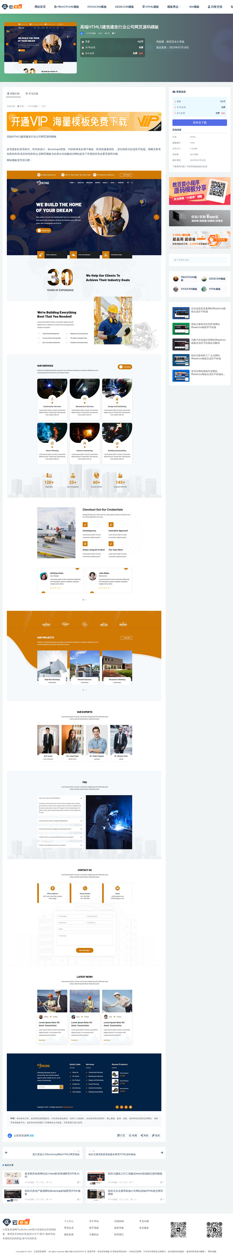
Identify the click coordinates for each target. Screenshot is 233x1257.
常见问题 (144, 1221)
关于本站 (94, 1221)
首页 (22, 106)
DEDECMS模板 (124, 6)
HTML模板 (152, 6)
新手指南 (94, 1228)
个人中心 (69, 1221)
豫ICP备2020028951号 (75, 1252)
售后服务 (144, 1228)
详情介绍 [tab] (14, 94)
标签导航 (119, 1228)
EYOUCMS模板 (97, 6)
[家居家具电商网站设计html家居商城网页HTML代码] (12, 1178)
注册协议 (94, 1234)
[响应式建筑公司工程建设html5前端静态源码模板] (96, 1178)
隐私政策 (69, 1234)
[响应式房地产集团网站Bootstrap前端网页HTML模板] (12, 1196)
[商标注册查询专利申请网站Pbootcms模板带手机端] (181, 329)
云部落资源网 (24, 1135)
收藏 (134, 1135)
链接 (157, 1135)
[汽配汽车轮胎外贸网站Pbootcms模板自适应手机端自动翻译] (181, 345)
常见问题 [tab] (33, 94)
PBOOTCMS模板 (68, 6)
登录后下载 (200, 122)
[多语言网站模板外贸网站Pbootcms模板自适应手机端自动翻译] (181, 376)
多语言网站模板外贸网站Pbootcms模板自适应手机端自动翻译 (208, 374)
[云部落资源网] (82, 33)
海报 (145, 1135)
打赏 (122, 1135)
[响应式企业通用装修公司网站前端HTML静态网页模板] (96, 1196)
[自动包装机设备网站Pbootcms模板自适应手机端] (181, 313)
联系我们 (119, 1234)
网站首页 (40, 6)
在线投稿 (119, 1221)
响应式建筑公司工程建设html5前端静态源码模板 (135, 1173)
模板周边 (172, 6)
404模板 (194, 6)
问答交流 (216, 6)
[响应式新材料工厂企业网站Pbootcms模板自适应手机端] (181, 360)
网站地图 (212, 1252)
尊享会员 (69, 1228)
